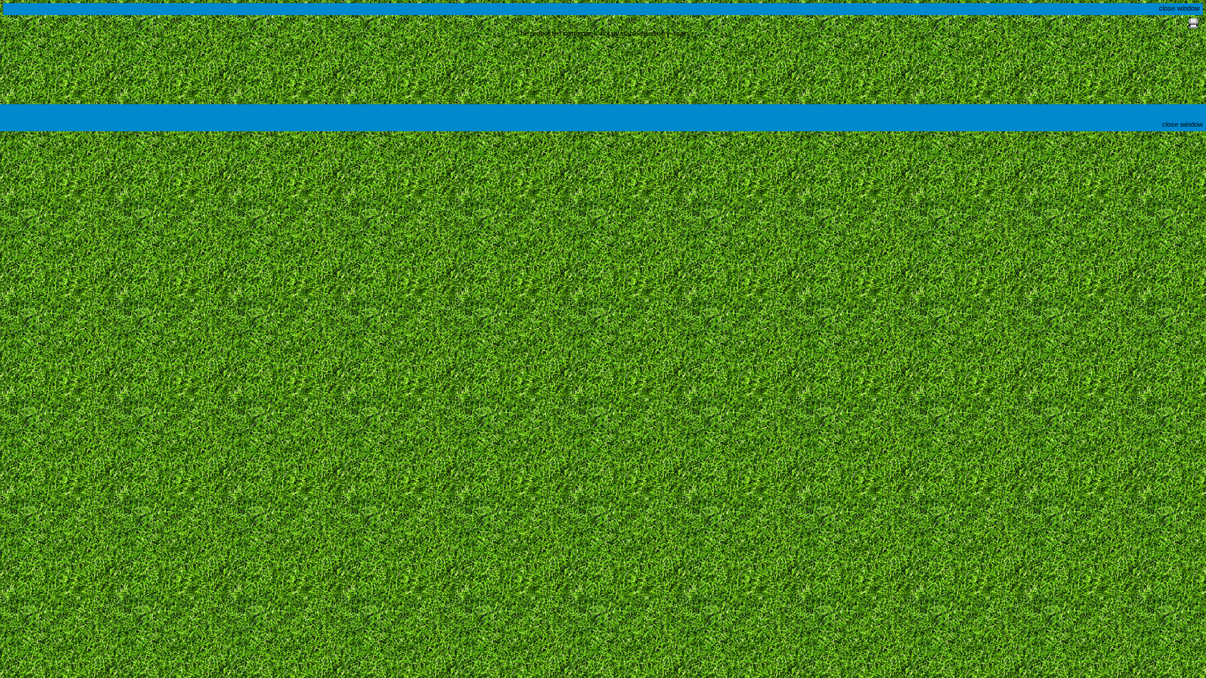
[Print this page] (1193, 26)
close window (1179, 8)
